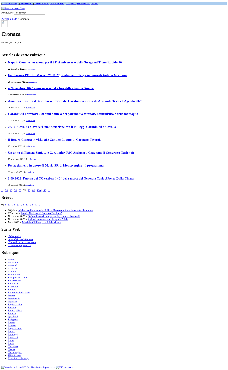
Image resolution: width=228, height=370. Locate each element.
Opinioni (12, 301)
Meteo (11, 295)
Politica (12, 313)
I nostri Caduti (41, 3)
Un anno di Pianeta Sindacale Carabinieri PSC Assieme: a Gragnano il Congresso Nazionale (71, 152)
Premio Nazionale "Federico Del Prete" (41, 213)
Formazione (14, 280)
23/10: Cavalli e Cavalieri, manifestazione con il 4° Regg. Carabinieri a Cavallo (62, 127)
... (2, 190)
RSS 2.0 (26, 367)
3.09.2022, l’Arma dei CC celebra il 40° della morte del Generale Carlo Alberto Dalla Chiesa (71, 178)
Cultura (12, 271)
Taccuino (13, 346)
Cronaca (12, 268)
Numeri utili (26, 3)
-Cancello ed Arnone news (22, 242)
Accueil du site (9, 18)
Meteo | (94, 3)
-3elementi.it (14, 236)
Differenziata (83, 3)
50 (15, 190)
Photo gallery (15, 310)
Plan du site (36, 367)
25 (22, 204)
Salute (11, 322)
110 (44, 190)
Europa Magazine (17, 277)
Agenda (12, 259)
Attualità (12, 265)
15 (13, 204)
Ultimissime (14, 355)
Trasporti (71, 3)
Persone (12, 307)
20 (18, 204)
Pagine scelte (15, 304)
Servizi (11, 331)
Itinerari (12, 289)
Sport (11, 340)
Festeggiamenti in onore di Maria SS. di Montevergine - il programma (56, 165)
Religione (13, 319)
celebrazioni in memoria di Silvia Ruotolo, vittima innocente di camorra (55, 210)
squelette (68, 367)
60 (20, 190)
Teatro (11, 349)
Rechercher (7, 12)
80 (29, 190)
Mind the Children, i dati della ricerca (41, 222)
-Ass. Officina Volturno (20, 239)
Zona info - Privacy (18, 358)
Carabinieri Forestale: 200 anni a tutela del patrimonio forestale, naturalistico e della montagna (73, 114)
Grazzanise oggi (10, 3)
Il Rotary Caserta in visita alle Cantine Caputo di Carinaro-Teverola (54, 139)
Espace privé (49, 367)
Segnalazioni (15, 328)
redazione (32, 69)
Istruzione (13, 286)
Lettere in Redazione (19, 292)
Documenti (14, 274)
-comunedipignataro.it (19, 245)
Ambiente (13, 262)
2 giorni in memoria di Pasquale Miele (48, 219)
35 (31, 204)
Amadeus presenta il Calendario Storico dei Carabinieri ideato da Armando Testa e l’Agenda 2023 (75, 101)
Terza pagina (15, 352)
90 (33, 190)
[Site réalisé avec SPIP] (59, 367)
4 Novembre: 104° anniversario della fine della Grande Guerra (51, 88)
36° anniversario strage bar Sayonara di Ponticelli (54, 216)
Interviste (13, 283)
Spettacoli (13, 337)
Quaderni (13, 316)
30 (6, 190)
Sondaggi (13, 334)
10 (9, 204)
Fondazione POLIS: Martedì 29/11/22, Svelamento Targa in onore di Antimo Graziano (67, 75)
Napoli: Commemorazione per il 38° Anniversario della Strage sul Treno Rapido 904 (66, 62)
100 (39, 190)
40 (11, 190)
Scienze (12, 325)
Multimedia (14, 298)
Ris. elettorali (57, 3)
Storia (11, 343)
